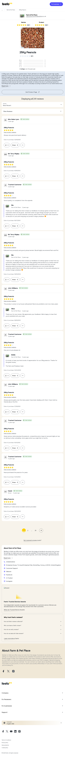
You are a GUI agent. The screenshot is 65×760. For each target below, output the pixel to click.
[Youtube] (11, 731)
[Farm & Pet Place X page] (8, 671)
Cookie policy (5, 747)
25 (35, 530)
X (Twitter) (9, 578)
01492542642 (10, 562)
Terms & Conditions (6, 740)
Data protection (5, 745)
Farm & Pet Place (11, 9)
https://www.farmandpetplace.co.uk (36, 16)
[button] (32, 104)
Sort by (4, 103)
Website (8, 571)
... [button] (31, 530)
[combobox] (32, 104)
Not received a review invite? (32, 540)
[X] (7, 731)
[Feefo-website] (7, 4)
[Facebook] (3, 731)
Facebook (9, 574)
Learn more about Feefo (11, 638)
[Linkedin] (15, 731)
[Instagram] (19, 731)
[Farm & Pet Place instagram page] (13, 671)
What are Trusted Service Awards (14, 609)
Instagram (9, 581)
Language (9, 722)
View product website (10, 132)
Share (14, 145)
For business (55, 4)
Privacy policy (5, 742)
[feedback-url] (8, 130)
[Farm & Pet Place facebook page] (3, 671)
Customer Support (12, 568)
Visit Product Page (31, 92)
